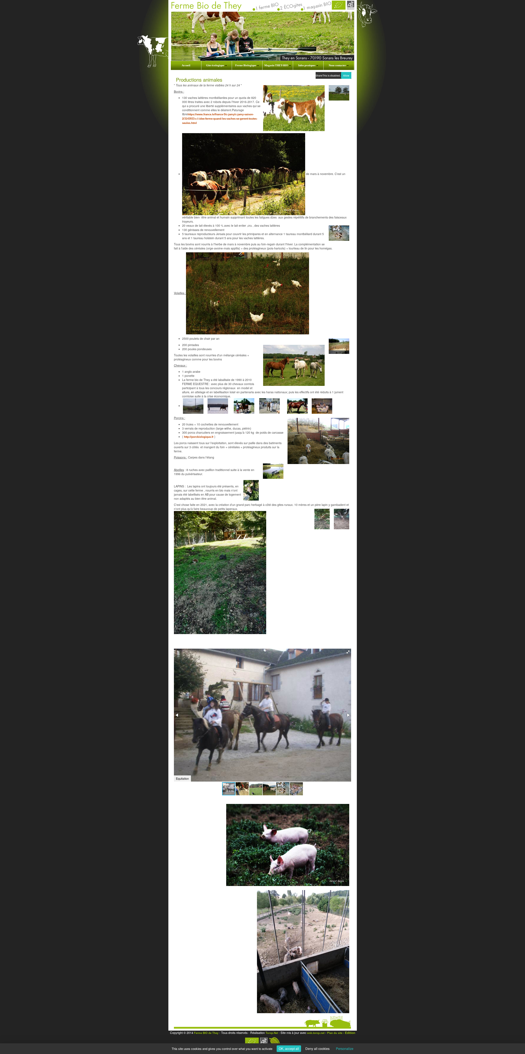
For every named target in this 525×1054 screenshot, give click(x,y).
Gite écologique (215, 65)
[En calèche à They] (193, 405)
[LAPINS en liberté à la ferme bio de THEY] (220, 572)
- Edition (348, 1033)
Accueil (186, 65)
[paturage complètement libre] (243, 174)
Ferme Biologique (246, 65)
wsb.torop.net (315, 1033)
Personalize (344, 1048)
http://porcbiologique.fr (198, 436)
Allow (346, 75)
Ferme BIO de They (206, 1033)
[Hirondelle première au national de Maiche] (297, 405)
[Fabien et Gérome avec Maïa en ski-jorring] (218, 405)
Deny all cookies (317, 1048)
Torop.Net (272, 1033)
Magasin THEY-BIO (276, 65)
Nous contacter (338, 65)
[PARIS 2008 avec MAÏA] (322, 405)
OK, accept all (289, 1048)
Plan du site (334, 1033)
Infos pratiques (307, 65)
